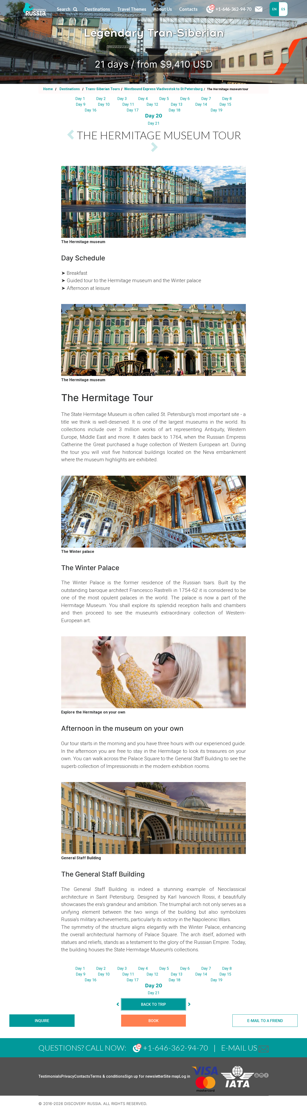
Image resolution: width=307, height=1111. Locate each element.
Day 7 (206, 98)
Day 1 (80, 98)
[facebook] (266, 1076)
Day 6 (185, 98)
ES (283, 9)
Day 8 (227, 98)
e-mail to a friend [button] (265, 1020)
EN (274, 9)
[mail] (264, 1047)
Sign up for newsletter (144, 1076)
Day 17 (132, 110)
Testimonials (49, 1076)
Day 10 (104, 104)
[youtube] (256, 1076)
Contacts (82, 1076)
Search (63, 9)
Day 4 (143, 98)
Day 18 (174, 110)
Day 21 (153, 123)
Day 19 (216, 110)
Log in (184, 1076)
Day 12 (152, 104)
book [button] (153, 1020)
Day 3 (122, 98)
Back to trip (153, 1004)
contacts (188, 9)
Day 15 (225, 104)
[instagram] (261, 1076)
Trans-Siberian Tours (102, 89)
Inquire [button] (42, 1020)
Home (48, 89)
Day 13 (177, 104)
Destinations (69, 89)
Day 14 (201, 104)
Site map (171, 1076)
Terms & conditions (107, 1076)
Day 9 (80, 104)
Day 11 (128, 104)
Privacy (67, 1076)
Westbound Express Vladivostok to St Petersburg (163, 89)
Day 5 (164, 98)
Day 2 (101, 98)
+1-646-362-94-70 (233, 9)
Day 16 (90, 110)
